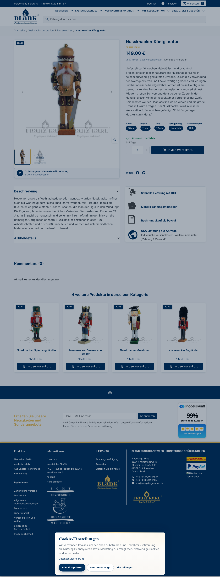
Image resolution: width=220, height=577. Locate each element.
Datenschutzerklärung (72, 558)
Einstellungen (125, 567)
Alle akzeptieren (72, 567)
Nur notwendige (100, 567)
